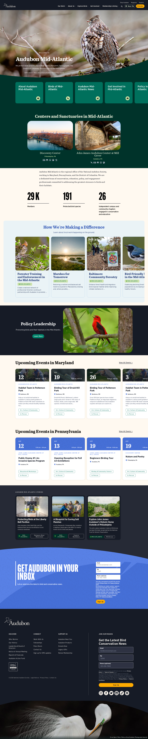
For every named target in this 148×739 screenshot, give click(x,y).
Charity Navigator (13, 666)
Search (122, 6)
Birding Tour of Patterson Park (104, 394)
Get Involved (94, 6)
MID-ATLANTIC (25, 284)
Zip (98, 569)
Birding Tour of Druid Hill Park (68, 394)
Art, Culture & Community (29, 410)
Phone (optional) (101, 576)
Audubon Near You (65, 639)
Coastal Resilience (76, 536)
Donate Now (62, 646)
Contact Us (37, 650)
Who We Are (13, 639)
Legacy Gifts (62, 650)
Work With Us (38, 639)
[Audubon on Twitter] (111, 693)
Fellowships (38, 643)
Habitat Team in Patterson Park (32, 394)
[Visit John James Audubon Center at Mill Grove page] (98, 143)
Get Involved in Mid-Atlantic (116, 88)
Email (98, 563)
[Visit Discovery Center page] (50, 143)
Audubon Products (65, 643)
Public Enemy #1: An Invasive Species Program (32, 459)
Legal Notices (35, 678)
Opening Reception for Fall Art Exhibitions (68, 459)
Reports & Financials (16, 655)
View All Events (125, 363)
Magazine (134, 2)
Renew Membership (65, 653)
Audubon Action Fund (17, 658)
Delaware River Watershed (39, 536)
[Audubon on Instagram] (101, 693)
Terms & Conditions (107, 596)
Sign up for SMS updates (42, 653)
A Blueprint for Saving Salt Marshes (68, 517)
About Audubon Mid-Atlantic (27, 88)
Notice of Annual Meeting (18, 652)
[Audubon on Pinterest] (127, 693)
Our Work (61, 6)
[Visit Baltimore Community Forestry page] (104, 267)
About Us (71, 6)
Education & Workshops (28, 471)
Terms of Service (114, 583)
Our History (13, 643)
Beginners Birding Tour (104, 459)
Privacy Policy (104, 583)
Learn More (38, 336)
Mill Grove (109, 537)
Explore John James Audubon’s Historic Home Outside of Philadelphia (104, 517)
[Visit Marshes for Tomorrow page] (68, 267)
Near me (131, 6)
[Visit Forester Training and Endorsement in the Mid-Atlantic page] (32, 267)
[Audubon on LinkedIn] (116, 693)
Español (141, 2)
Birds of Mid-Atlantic (55, 88)
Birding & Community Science (102, 471)
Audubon (10, 5)
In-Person (23, 414)
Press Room (38, 646)
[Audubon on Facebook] (106, 693)
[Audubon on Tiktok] (122, 693)
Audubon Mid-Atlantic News (86, 88)
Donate (140, 6)
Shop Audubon (124, 2)
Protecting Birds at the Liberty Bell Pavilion (32, 517)
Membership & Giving (109, 6)
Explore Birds (82, 6)
